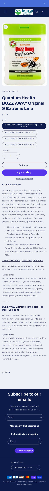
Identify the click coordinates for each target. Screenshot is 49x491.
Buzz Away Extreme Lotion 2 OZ (20, 133)
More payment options (24, 179)
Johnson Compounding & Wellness (23, 481)
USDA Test (27, 260)
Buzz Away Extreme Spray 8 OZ (19, 145)
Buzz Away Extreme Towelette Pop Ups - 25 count (24, 126)
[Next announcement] (44, 3)
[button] (5, 12)
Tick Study (38, 260)
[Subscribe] (41, 417)
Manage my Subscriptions (24, 426)
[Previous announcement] (5, 3)
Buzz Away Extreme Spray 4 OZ (19, 138)
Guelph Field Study (11, 260)
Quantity (5, 150)
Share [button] (7, 372)
